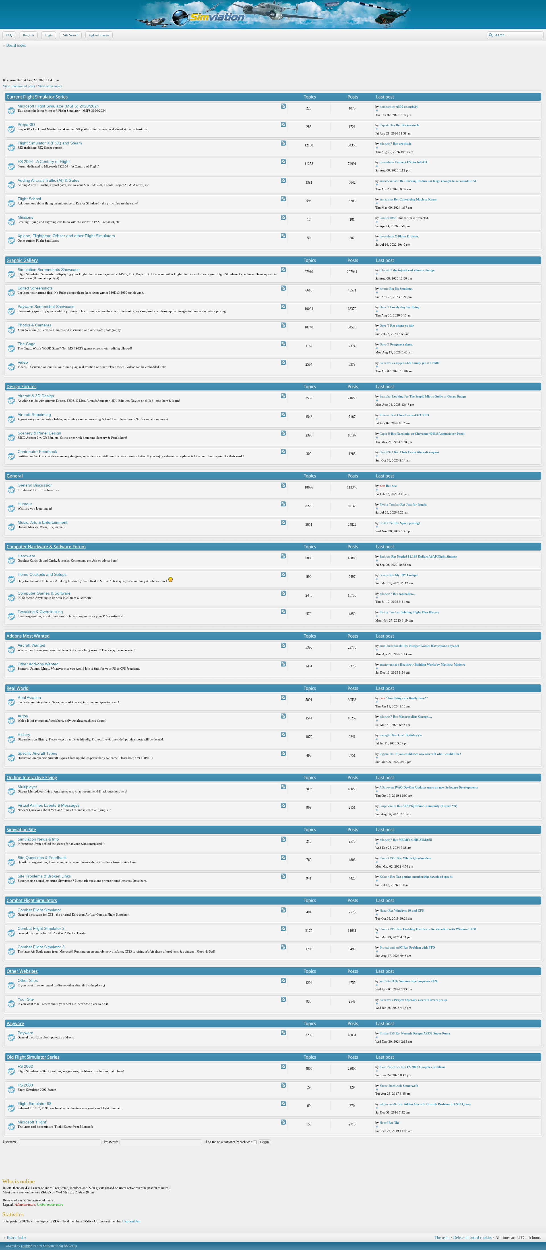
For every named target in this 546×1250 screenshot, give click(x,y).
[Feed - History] (283, 734)
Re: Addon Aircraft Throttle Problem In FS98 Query (434, 1104)
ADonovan (386, 787)
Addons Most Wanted (28, 636)
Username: (10, 1142)
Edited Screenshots (35, 288)
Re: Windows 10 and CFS (406, 910)
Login (49, 35)
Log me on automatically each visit (229, 1142)
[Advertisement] (273, 63)
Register (28, 35)
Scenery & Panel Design (39, 433)
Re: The (393, 1122)
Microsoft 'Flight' (32, 1122)
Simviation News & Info (38, 839)
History (24, 734)
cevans (384, 575)
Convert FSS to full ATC (411, 162)
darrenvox (386, 363)
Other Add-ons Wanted (38, 664)
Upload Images (99, 35)
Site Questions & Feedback (42, 857)
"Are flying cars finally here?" (407, 698)
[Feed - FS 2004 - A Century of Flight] (283, 161)
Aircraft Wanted (31, 645)
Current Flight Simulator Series (37, 97)
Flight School (29, 198)
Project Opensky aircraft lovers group (420, 999)
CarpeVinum (388, 806)
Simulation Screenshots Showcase (49, 269)
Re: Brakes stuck (407, 125)
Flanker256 (387, 1033)
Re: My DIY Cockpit (403, 575)
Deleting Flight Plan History (419, 612)
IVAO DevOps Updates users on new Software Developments (436, 787)
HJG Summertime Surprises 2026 (415, 981)
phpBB (25, 1245)
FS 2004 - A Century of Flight (44, 161)
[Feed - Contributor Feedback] (283, 451)
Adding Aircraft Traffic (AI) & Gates (48, 180)
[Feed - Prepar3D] (283, 124)
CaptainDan (387, 125)
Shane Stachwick (391, 1085)
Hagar (384, 910)
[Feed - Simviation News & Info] (283, 839)
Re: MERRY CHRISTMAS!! (412, 839)
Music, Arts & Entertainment (42, 522)
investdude (387, 162)
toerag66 (385, 735)
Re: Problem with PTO (419, 947)
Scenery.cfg (410, 1085)
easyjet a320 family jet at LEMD (416, 363)
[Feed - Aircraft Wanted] (283, 645)
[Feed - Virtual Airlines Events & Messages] (283, 805)
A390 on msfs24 (407, 106)
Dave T (384, 307)
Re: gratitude (402, 143)
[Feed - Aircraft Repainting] (283, 414)
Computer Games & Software (44, 593)
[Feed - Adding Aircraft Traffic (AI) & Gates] (283, 180)
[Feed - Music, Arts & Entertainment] (283, 522)
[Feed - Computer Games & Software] (283, 593)
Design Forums (21, 386)
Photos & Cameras (34, 325)
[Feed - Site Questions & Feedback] (283, 857)
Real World (17, 688)
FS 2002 (25, 1066)
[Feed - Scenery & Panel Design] (283, 433)
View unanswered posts (19, 86)
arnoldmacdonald (391, 645)
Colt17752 (387, 523)
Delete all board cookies (472, 1237)
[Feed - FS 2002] (283, 1066)
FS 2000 (25, 1085)
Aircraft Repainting (34, 414)
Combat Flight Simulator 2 (41, 928)
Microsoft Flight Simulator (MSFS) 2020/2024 (58, 106)
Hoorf (384, 1122)
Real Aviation (29, 697)
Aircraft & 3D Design (36, 396)
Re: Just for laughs (413, 504)
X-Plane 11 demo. (407, 236)
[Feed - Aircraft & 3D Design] (283, 395)
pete (382, 485)
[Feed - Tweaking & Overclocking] (283, 611)
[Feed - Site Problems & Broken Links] (283, 876)
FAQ (9, 35)
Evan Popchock (390, 1067)
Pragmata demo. (401, 344)
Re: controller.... (404, 593)
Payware (15, 1023)
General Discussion (35, 485)
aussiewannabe (389, 181)
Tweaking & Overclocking (40, 611)
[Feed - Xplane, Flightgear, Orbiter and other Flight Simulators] (283, 235)
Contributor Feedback (37, 451)
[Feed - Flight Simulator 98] (283, 1103)
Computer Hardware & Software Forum (46, 546)
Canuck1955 (388, 218)
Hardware (26, 556)
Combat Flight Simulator (39, 910)
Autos (23, 716)
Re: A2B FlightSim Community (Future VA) (427, 806)
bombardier (387, 106)
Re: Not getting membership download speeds (421, 876)
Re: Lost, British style (407, 735)
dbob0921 (386, 452)
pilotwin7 (386, 143)
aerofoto (385, 981)
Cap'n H (385, 433)
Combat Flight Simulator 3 (41, 947)
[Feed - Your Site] (283, 999)
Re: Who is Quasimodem (414, 858)
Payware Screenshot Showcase (46, 306)
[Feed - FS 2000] (283, 1085)
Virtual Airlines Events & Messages (49, 805)
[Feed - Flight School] (283, 198)
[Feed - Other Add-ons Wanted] (283, 664)
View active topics (50, 86)
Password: (111, 1142)
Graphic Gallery (22, 260)
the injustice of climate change (414, 270)
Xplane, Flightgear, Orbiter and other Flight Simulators (66, 235)
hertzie (384, 288)
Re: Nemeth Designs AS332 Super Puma (423, 1033)
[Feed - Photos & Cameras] (283, 325)
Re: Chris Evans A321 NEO (410, 415)
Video (23, 362)
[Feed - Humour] (283, 503)
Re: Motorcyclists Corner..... (412, 716)
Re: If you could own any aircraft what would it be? (425, 754)
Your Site (26, 999)
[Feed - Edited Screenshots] (283, 288)
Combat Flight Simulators (32, 900)
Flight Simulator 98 (34, 1103)
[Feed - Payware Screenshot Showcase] (283, 306)
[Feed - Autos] (283, 716)
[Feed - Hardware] (283, 555)
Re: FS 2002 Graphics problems (423, 1067)
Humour (25, 504)
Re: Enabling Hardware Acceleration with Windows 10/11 (437, 929)
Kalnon (384, 876)
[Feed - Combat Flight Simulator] (283, 909)
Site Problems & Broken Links (44, 876)
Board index (16, 45)
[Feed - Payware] (283, 1032)
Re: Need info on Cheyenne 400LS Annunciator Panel (427, 433)
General (15, 476)
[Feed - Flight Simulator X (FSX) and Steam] (283, 143)
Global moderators (50, 1204)
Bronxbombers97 (391, 947)
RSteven (385, 415)
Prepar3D (26, 124)
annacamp (386, 199)
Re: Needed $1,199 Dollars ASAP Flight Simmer (424, 556)
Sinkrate (385, 556)
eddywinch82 (389, 1104)
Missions (25, 217)
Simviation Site (21, 829)
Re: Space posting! (407, 523)
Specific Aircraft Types (37, 753)
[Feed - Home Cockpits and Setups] (283, 574)
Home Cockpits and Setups (42, 574)
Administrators (25, 1204)
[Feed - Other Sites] (283, 980)
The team (442, 1237)
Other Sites (28, 980)
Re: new (391, 485)
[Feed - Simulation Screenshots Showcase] (283, 269)
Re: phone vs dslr (402, 325)
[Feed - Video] (283, 362)
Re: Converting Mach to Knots (415, 199)
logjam (384, 754)
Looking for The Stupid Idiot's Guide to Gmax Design (429, 396)
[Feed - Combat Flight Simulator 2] (283, 928)
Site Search (70, 35)
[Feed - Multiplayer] (283, 786)
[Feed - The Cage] (283, 343)
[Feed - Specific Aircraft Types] (283, 753)
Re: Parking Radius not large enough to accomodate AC (438, 181)
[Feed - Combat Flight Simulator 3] (283, 946)
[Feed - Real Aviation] (283, 697)
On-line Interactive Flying (32, 777)
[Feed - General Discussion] (283, 485)
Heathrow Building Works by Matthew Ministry (433, 664)
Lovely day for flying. (405, 307)
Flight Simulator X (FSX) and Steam (50, 143)
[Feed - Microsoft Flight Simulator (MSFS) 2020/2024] (283, 106)
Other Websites (22, 971)
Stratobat (385, 396)
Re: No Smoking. (401, 288)
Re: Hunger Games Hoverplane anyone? (432, 645)
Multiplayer (27, 787)
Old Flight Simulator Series (33, 1057)
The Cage (27, 344)
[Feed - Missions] (283, 217)
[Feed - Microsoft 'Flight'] (283, 1122)
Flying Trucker (390, 504)
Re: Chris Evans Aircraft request (416, 452)
